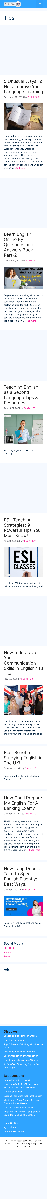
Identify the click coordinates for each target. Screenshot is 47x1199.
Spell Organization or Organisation (21, 1056)
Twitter (7, 956)
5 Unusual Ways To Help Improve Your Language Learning (23, 86)
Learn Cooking (11, 1123)
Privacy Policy (30, 1143)
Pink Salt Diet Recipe (14, 1131)
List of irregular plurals (15, 1040)
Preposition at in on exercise (18, 1080)
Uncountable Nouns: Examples (19, 1107)
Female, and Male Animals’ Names (21, 1060)
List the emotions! (13, 1091)
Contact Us (18, 1143)
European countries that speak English (23, 1096)
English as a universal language (19, 1051)
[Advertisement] (23, 50)
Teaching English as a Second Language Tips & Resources (21, 394)
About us (9, 1143)
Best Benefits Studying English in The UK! (23, 757)
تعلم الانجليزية (10, 1127)
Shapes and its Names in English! (20, 1036)
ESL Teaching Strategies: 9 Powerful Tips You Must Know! (22, 527)
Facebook (9, 948)
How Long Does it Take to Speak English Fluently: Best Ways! (22, 876)
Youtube (8, 952)
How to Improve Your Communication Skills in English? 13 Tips (23, 663)
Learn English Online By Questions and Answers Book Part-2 (18, 245)
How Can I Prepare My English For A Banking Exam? (23, 803)
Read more (20, 168)
